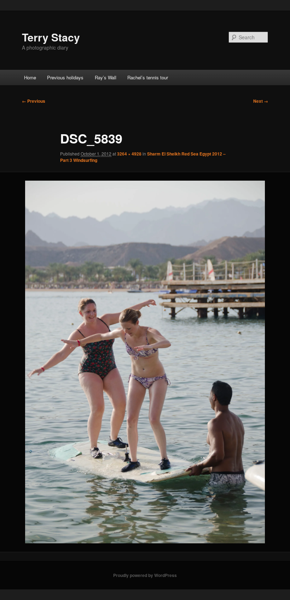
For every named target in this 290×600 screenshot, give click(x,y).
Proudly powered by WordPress (145, 575)
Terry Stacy (51, 37)
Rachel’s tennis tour (147, 77)
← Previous (33, 101)
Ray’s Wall (105, 77)
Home (30, 77)
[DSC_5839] (145, 362)
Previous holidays (65, 77)
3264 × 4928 (129, 154)
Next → (260, 101)
